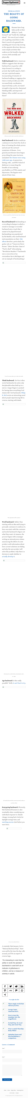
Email (3, 1057)
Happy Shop (13, 1090)
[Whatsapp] (22, 990)
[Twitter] (10, 986)
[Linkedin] (22, 986)
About (8, 1090)
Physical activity (14, 11)
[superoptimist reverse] (5, 29)
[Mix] (16, 990)
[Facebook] (5, 986)
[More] (5, 995)
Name (3, 1048)
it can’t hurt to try (19, 683)
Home (5, 1090)
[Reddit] (16, 986)
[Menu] (24, 3)
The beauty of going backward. (14, 17)
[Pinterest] (5, 990)
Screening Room (20, 1090)
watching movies (8, 822)
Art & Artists (11, 1093)
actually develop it (8, 557)
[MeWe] (10, 990)
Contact (17, 1093)
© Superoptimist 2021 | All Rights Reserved (14, 1095)
